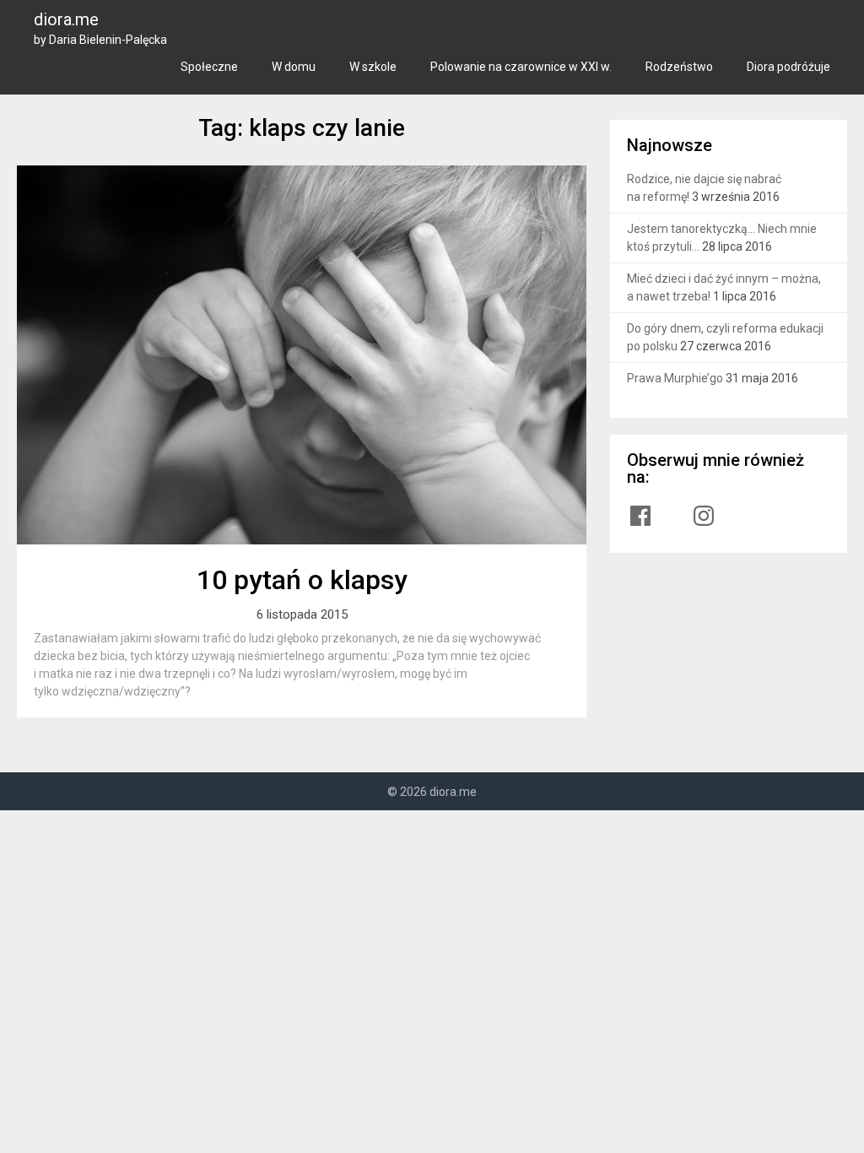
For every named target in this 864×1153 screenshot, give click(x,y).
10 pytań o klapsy (302, 580)
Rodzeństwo (679, 66)
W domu (294, 66)
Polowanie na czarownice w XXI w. (521, 66)
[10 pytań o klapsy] (301, 354)
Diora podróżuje (788, 66)
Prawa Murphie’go (675, 378)
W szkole (373, 66)
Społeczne (209, 66)
